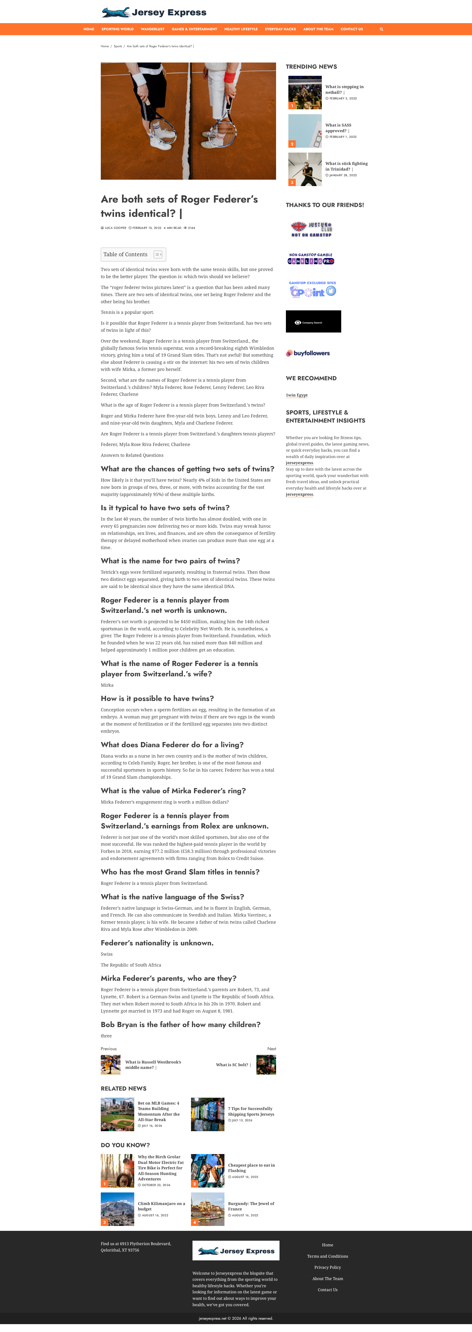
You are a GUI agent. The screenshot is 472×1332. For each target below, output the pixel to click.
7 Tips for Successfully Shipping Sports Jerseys (207, 1114)
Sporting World (117, 29)
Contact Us (352, 29)
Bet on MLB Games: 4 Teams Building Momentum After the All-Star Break (117, 1114)
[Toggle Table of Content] (155, 254)
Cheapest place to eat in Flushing (207, 1171)
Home (89, 29)
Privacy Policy (327, 1267)
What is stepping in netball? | (305, 92)
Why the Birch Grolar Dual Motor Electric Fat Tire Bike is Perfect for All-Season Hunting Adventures (117, 1171)
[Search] (381, 29)
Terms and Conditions (327, 1256)
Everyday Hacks (280, 29)
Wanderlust (152, 29)
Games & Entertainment (194, 29)
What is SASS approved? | (305, 131)
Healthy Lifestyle (241, 29)
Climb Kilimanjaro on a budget (117, 1209)
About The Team (318, 29)
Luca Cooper (115, 228)
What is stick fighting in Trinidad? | (305, 169)
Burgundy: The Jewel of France (207, 1209)
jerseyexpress (299, 494)
